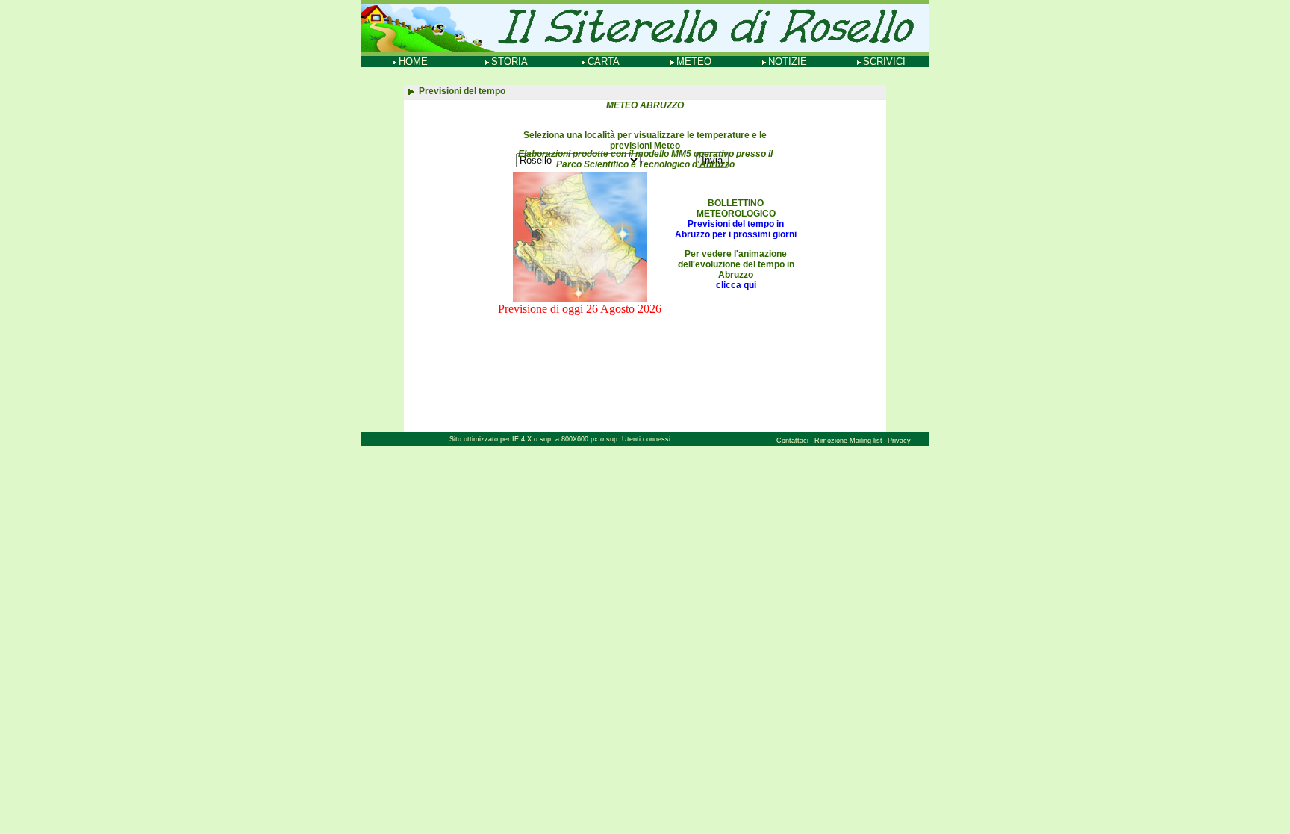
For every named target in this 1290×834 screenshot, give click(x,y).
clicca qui (736, 285)
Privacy (899, 440)
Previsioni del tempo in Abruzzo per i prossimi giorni (736, 229)
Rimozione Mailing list (849, 440)
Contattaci (792, 440)
